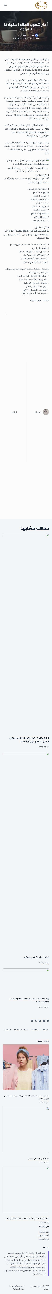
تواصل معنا (44, 1239)
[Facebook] (48, 1021)
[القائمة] (5, 5)
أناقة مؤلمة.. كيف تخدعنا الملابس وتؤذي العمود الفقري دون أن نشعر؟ (28, 739)
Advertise (35, 1029)
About (45, 1029)
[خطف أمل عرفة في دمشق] (26, 853)
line (31, 38)
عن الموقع (44, 1232)
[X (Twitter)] (44, 1021)
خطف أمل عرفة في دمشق (36, 957)
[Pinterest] (36, 1021)
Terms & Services (16, 1286)
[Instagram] (40, 1021)
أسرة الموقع (43, 1235)
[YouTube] (32, 1021)
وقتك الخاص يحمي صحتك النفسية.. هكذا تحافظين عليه (29, 1000)
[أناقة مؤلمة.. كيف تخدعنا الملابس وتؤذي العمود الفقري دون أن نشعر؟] (26, 634)
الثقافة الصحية (17, 38)
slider (36, 38)
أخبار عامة (26, 38)
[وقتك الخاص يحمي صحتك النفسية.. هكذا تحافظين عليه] (26, 981)
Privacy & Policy (21, 1029)
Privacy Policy (18, 1289)
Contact (7, 1029)
